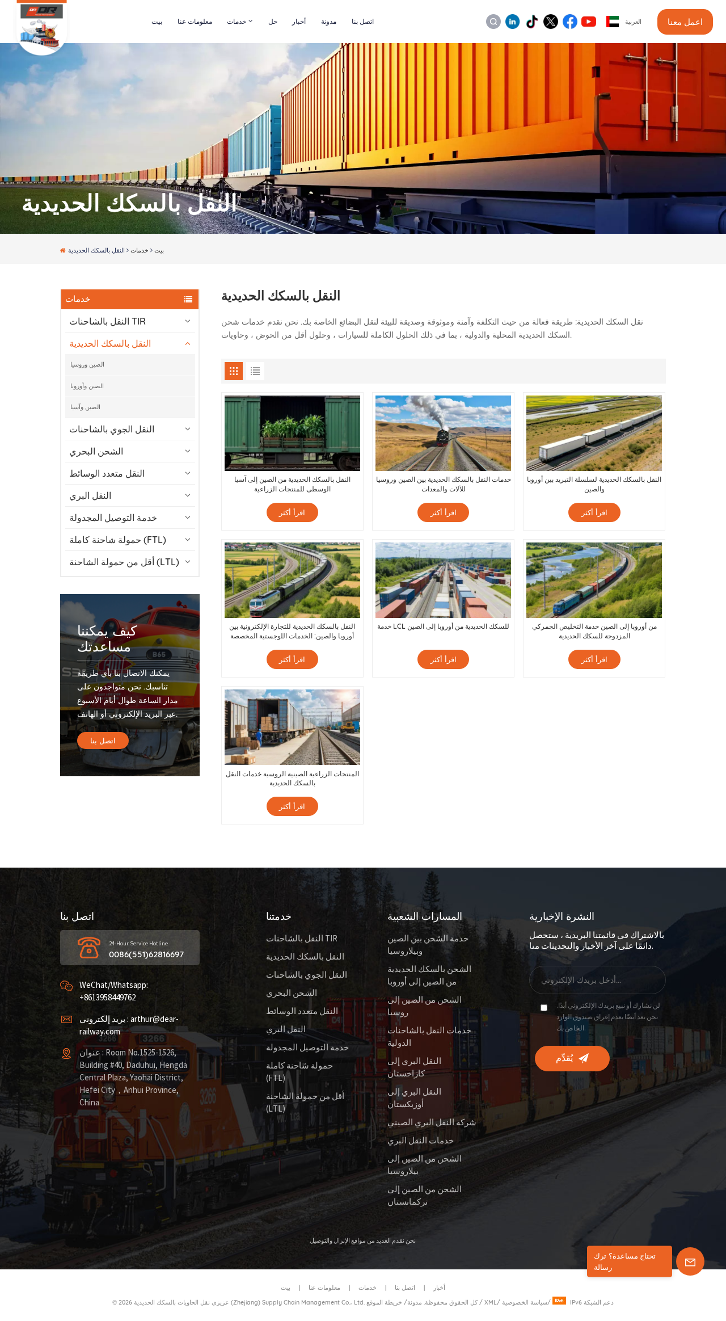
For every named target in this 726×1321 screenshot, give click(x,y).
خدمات (236, 21)
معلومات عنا (195, 21)
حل (272, 21)
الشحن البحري (96, 451)
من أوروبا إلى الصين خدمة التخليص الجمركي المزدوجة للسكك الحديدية (594, 631)
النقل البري (90, 495)
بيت (156, 21)
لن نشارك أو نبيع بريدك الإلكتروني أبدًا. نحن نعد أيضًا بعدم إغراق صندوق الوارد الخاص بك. (608, 1017)
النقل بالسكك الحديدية (110, 343)
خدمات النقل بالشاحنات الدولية (429, 1037)
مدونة (328, 21)
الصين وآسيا (85, 407)
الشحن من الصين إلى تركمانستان (424, 1196)
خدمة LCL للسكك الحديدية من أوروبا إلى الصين (443, 626)
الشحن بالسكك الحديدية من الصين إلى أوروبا (429, 975)
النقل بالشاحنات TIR (107, 321)
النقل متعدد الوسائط (107, 473)
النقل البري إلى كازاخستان (414, 1067)
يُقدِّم (564, 1058)
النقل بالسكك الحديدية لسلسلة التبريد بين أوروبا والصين (594, 484)
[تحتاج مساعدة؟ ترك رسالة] (690, 1261)
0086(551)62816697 (146, 954)
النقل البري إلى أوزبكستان (414, 1098)
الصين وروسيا (87, 364)
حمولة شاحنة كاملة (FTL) (117, 539)
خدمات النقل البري (420, 1140)
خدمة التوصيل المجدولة (113, 517)
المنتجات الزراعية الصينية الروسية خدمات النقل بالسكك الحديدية (292, 778)
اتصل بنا (363, 21)
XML (490, 1302)
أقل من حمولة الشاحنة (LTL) (124, 561)
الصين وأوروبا (87, 386)
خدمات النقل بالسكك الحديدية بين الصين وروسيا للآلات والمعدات (443, 484)
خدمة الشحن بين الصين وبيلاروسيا (427, 945)
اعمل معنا (685, 21)
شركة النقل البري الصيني (431, 1122)
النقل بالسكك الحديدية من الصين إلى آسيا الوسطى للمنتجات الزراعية (292, 484)
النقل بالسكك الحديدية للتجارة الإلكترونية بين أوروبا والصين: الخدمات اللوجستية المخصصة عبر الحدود (292, 631)
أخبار (299, 21)
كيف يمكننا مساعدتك (107, 638)
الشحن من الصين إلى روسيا (424, 1006)
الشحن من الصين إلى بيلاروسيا (424, 1165)
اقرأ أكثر (292, 512)
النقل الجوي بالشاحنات (111, 429)
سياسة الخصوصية (524, 1302)
